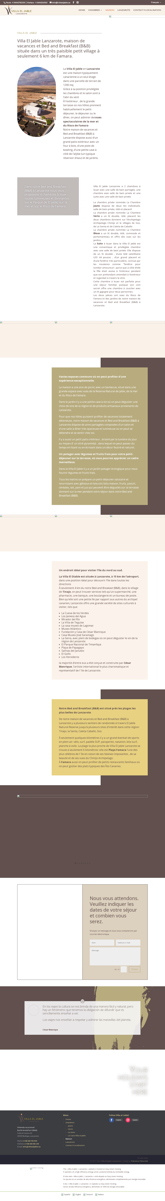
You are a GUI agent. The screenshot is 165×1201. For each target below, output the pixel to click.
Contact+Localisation (147, 10)
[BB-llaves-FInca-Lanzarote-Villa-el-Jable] (82, 797)
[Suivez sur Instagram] (128, 1120)
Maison (109, 10)
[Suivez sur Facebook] (111, 1120)
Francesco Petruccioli (139, 1161)
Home (82, 10)
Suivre (118, 1120)
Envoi (135, 969)
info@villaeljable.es (32, 1146)
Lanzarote (124, 10)
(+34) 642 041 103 (32, 1143)
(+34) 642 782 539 (30, 1141)
